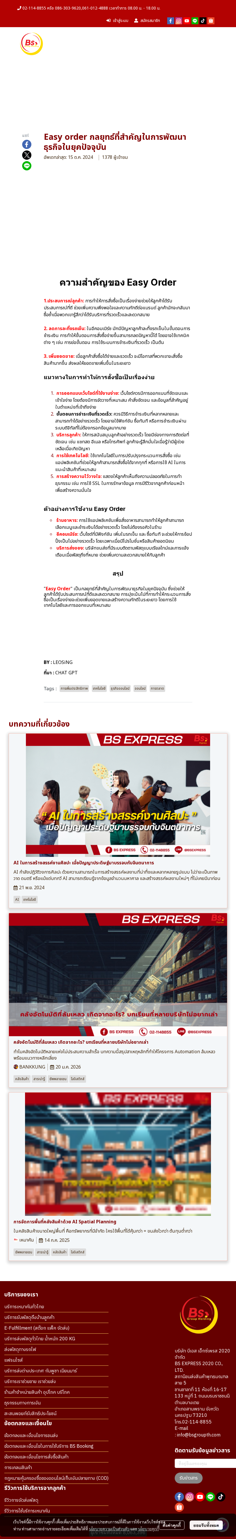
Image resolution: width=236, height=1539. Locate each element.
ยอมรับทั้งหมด (206, 1525)
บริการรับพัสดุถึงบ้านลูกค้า (29, 1318)
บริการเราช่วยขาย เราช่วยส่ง (30, 1382)
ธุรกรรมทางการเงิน (22, 1403)
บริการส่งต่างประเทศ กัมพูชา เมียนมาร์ (40, 1371)
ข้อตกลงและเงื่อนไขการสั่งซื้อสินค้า (36, 1457)
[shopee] (211, 21)
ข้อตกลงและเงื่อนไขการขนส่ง (31, 1436)
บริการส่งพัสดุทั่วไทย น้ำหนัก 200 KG (39, 1339)
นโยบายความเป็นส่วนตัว (109, 1528)
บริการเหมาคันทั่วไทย (24, 1307)
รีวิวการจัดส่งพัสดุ (21, 1500)
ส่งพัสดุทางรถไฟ (20, 1350)
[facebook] (170, 21)
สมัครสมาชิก (150, 21)
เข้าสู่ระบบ (120, 21)
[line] (194, 21)
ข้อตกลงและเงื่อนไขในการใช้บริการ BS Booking (49, 1446)
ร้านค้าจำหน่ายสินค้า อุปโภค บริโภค (37, 1392)
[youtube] (186, 21)
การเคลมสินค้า (18, 1468)
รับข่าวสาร (189, 1478)
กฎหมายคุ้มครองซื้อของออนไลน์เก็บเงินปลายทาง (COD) (56, 1478)
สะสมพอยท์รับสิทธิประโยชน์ (30, 1414)
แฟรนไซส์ (13, 1360)
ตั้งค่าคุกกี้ (172, 1525)
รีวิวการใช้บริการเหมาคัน (27, 1511)
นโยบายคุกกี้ (148, 1528)
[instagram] (178, 21)
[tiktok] (202, 21)
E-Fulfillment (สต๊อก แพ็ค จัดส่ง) (36, 1328)
